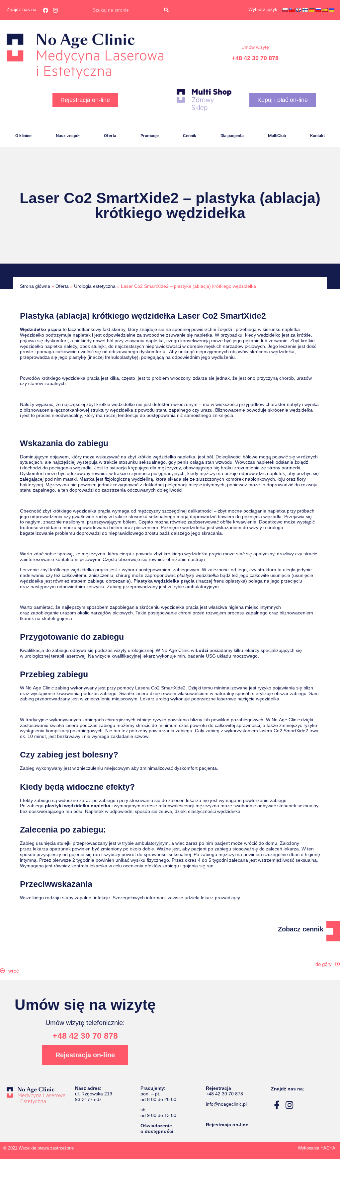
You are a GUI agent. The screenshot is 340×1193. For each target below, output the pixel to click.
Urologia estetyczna (95, 286)
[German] (311, 10)
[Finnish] (305, 10)
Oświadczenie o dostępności (156, 1128)
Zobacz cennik (300, 929)
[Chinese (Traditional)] (292, 10)
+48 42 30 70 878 (255, 58)
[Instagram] (55, 10)
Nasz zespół (68, 135)
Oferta (110, 135)
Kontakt (317, 135)
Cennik (189, 135)
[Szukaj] (166, 10)
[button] (13, 971)
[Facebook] (45, 10)
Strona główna (35, 286)
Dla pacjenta (232, 135)
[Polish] (285, 10)
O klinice (23, 135)
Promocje (149, 135)
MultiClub (277, 135)
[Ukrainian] (331, 10)
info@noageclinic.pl (226, 1104)
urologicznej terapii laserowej (55, 656)
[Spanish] (325, 10)
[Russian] (318, 10)
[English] (298, 10)
